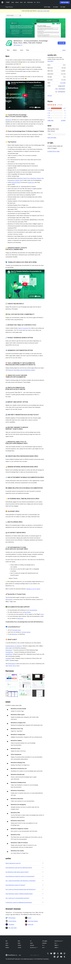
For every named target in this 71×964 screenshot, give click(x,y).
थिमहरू (19, 943)
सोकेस (19, 941)
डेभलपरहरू (32, 945)
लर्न (30, 941)
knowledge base (61, 91)
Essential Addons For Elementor (14, 646)
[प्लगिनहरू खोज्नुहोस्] (20, 15)
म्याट (56, 943)
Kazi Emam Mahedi (33, 921)
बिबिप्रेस (57, 945)
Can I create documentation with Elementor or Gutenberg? (21, 880)
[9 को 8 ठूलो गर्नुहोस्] (42, 683)
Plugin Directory (9, 7)
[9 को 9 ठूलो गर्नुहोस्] (42, 691)
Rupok (29, 918)
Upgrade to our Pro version (33, 589)
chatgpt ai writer (61, 86)
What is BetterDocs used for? (13, 863)
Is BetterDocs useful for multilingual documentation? (19, 902)
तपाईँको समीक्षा (50, 120)
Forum (42, 614)
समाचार (7, 943)
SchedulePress (9, 652)
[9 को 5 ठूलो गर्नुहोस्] (29, 683)
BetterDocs (8, 119)
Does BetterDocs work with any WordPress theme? (19, 867)
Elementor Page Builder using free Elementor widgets (21, 370)
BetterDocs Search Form (23, 178)
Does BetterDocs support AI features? (15, 885)
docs (57, 88)
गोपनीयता (7, 947)
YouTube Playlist (26, 612)
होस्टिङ (7, 945)
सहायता (63, 50)
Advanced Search (15, 182)
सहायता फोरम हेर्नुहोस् (51, 137)
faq (56, 91)
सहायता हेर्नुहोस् (50, 61)
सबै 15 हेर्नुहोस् (62, 82)
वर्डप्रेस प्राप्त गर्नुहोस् (64, 2)
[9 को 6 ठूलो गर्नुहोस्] (29, 690)
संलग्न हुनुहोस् (44, 941)
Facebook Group (16, 630)
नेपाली (20, 955)
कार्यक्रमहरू (44, 943)
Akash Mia (30, 924)
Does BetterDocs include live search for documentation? (20, 876)
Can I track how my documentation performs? (17, 898)
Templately (8, 658)
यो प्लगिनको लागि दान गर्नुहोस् (53, 151)
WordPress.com (59, 941)
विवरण (8, 50)
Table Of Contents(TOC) (24, 328)
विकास (27, 50)
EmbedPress (9, 654)
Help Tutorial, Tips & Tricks (12, 665)
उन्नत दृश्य (49, 95)
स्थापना (21, 50)
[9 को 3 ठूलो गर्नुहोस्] (16, 692)
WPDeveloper (17, 45)
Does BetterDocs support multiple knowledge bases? (19, 893)
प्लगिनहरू (19, 945)
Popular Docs (30, 182)
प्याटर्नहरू (19, 947)
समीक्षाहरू (15, 50)
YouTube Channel (25, 632)
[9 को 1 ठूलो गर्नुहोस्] (16, 675)
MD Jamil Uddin (12, 927)
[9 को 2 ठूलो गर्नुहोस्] (16, 684)
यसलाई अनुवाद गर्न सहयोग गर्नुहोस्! (43, 10)
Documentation (33, 610)
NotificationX (9, 650)
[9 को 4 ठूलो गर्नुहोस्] (29, 675)
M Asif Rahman (12, 921)
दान (43, 945)
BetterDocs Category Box (37, 178)
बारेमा (6, 941)
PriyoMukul (11, 924)
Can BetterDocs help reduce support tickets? (17, 872)
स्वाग (43, 947)
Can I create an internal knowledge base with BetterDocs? (21, 889)
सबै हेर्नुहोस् (63, 120)
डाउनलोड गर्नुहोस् (62, 43)
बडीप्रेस (57, 947)
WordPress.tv (33, 947)
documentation (62, 88)
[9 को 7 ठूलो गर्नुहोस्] (42, 675)
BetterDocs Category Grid (15, 180)
